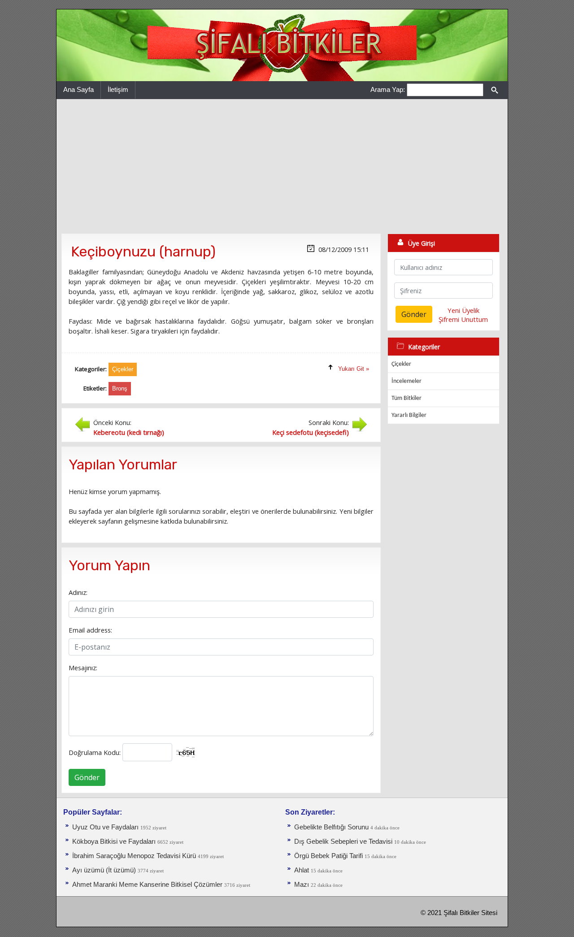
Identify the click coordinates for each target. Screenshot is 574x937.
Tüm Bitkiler (406, 398)
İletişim (118, 89)
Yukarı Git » (353, 368)
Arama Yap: (387, 89)
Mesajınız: (83, 667)
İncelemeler (406, 381)
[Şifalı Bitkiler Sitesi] (282, 44)
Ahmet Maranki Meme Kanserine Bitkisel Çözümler (147, 884)
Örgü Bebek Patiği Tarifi (328, 855)
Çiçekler (401, 364)
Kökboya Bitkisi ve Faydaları (114, 841)
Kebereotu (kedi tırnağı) (128, 432)
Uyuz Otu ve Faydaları (105, 827)
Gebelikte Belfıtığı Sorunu (331, 827)
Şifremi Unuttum (463, 319)
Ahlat (301, 870)
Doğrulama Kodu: (95, 752)
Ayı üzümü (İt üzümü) (104, 870)
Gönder (87, 777)
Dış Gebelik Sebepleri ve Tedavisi (343, 841)
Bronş (119, 388)
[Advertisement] (282, 166)
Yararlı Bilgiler (408, 415)
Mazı (301, 884)
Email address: (90, 629)
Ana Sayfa (78, 89)
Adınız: (78, 592)
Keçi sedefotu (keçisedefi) (310, 432)
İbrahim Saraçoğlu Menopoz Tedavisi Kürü (134, 855)
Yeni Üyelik (463, 310)
